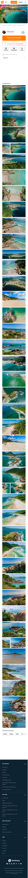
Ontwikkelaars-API (6, 811)
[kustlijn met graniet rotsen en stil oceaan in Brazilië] (13, 735)
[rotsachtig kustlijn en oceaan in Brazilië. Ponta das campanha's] (13, 357)
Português (4, 877)
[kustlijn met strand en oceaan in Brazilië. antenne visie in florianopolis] (13, 421)
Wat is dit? (15, 54)
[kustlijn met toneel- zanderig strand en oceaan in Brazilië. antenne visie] (13, 437)
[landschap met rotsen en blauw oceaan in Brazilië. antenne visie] (13, 118)
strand (5, 765)
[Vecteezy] (2, 2)
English (4, 871)
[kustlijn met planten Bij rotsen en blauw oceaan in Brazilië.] (13, 703)
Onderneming (5, 806)
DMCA (3, 831)
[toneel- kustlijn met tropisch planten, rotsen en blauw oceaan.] (13, 634)
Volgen (23, 32)
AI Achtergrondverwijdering (9, 818)
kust (17, 765)
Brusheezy (4, 798)
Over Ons (4, 860)
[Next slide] (22, 765)
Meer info (6, 57)
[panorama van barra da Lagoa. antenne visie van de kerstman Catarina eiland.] (13, 293)
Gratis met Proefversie (14, 38)
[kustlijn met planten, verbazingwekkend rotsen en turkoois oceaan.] (13, 602)
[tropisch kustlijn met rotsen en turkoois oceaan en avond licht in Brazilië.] (13, 618)
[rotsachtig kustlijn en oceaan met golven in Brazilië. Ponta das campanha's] (13, 341)
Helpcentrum (5, 855)
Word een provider (6, 863)
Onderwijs (4, 808)
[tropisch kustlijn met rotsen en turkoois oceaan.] (6, 663)
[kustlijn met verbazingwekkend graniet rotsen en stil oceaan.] (9, 674)
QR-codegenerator (6, 820)
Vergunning (5, 829)
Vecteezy (4, 801)
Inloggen (21, 2)
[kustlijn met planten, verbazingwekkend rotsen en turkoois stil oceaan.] (13, 650)
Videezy (4, 803)
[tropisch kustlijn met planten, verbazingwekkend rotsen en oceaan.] (13, 719)
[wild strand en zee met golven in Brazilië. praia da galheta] (13, 453)
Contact (4, 858)
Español (4, 874)
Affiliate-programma (7, 834)
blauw (11, 765)
